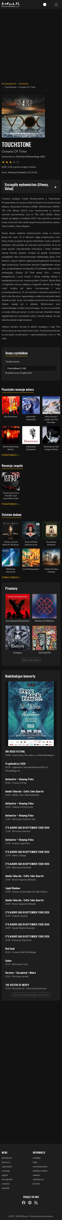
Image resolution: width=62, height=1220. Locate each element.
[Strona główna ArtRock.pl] (11, 4)
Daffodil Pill (44, 652)
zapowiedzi (7, 1166)
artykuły (5, 1183)
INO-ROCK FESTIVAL (15, 751)
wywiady (6, 1188)
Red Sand (9, 948)
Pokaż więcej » (10, 455)
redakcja (36, 1158)
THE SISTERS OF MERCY (17, 985)
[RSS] (36, 1202)
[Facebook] (23, 1202)
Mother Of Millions (44, 621)
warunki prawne (40, 1166)
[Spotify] (30, 1202)
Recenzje (23, 83)
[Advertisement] (31, 43)
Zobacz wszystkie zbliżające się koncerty (31, 994)
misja (35, 1162)
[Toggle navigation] (56, 4)
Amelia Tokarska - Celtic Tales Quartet (24, 791)
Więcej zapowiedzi (31, 660)
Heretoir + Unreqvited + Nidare (20, 972)
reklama (36, 1175)
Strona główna (9, 83)
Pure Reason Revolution (17, 621)
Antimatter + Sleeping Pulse (19, 779)
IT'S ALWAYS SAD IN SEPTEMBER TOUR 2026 (27, 827)
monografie (7, 1179)
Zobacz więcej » (11, 577)
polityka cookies (40, 1171)
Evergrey (17, 652)
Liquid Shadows (12, 888)
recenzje (6, 1171)
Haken (8, 960)
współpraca (38, 1179)
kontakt (36, 1183)
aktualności (7, 1158)
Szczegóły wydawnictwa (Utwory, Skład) (26, 186)
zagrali (5, 1175)
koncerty (6, 1162)
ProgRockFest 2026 (15, 763)
